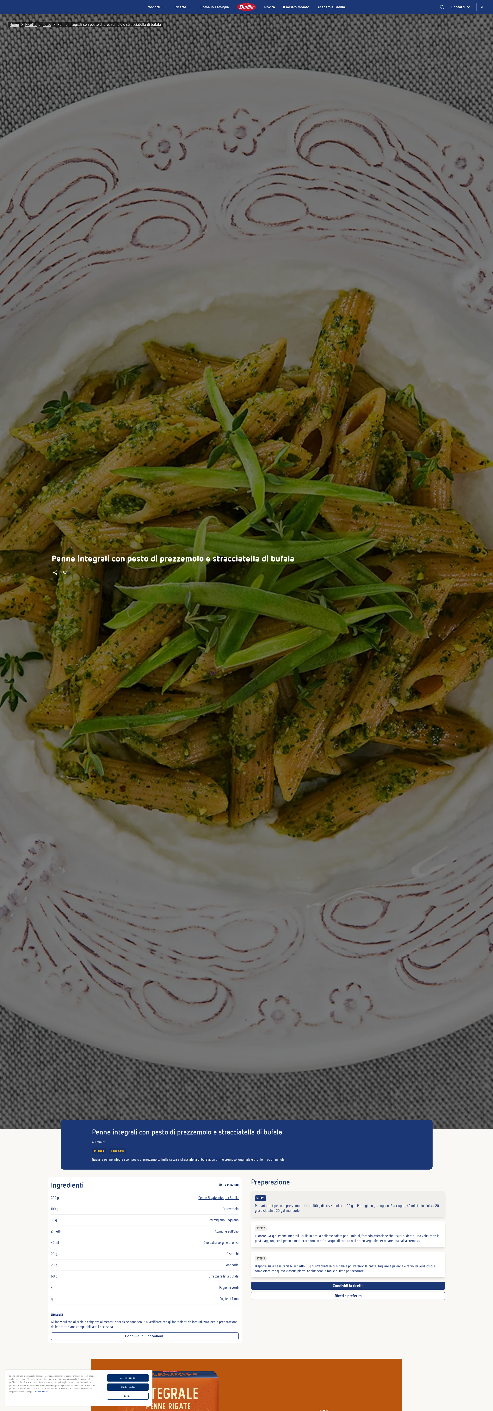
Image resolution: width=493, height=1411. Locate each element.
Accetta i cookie (127, 1378)
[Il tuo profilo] (482, 7)
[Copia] (55, 572)
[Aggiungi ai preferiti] (65, 572)
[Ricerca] (442, 7)
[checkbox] (348, 1204)
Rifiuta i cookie (128, 1387)
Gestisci (128, 1396)
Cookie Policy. (41, 1391)
